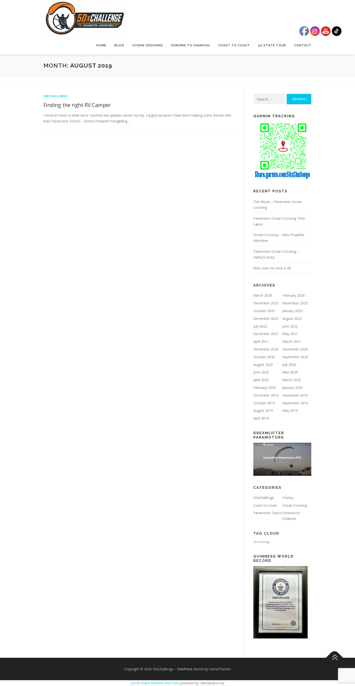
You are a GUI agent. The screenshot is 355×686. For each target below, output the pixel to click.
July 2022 (260, 326)
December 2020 (265, 349)
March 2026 (262, 295)
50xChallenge (55, 96)
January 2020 (292, 387)
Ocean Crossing (147, 45)
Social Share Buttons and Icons (155, 683)
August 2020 (263, 364)
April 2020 (261, 380)
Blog (119, 45)
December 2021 (265, 333)
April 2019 (261, 418)
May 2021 (290, 333)
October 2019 (264, 403)
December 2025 (265, 303)
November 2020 (295, 349)
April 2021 (261, 341)
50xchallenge (261, 542)
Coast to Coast (234, 45)
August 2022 (292, 318)
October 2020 (264, 357)
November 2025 (295, 303)
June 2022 (290, 326)
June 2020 (261, 372)
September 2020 (295, 357)
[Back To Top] (334, 657)
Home (101, 45)
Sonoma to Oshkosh (190, 45)
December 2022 (265, 318)
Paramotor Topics (267, 513)
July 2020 (289, 364)
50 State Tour (272, 45)
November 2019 (295, 395)
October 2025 (264, 310)
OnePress (184, 669)
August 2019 (263, 410)
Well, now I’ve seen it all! (272, 268)
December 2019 (265, 395)
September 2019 (295, 403)
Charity (287, 497)
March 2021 (291, 341)
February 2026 (293, 295)
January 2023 (292, 310)
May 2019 (290, 410)
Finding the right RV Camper (77, 104)
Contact (303, 45)
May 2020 (290, 372)
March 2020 (291, 380)
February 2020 (264, 387)
